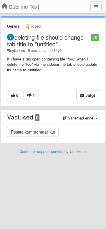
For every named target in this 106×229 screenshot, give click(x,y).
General (13, 26)
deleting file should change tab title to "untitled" (45, 40)
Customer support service (41, 151)
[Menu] (96, 6)
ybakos (18, 50)
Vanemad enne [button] (81, 118)
